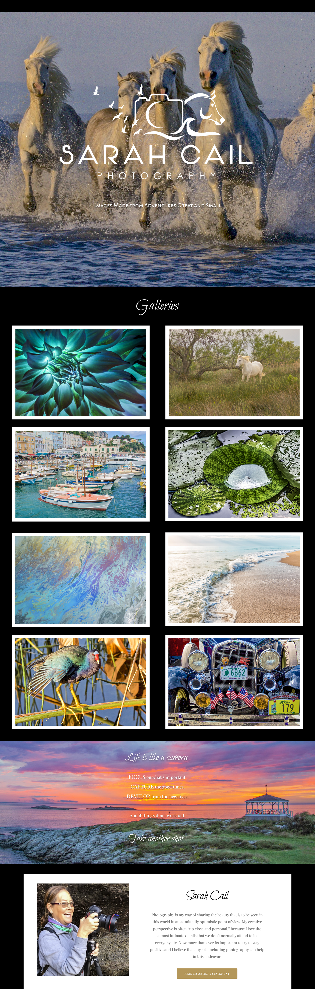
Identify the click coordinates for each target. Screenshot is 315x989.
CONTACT (226, 5)
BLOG (209, 5)
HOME (86, 5)
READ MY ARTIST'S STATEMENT (207, 973)
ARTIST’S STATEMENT (112, 5)
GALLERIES (142, 5)
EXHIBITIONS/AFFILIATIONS (179, 5)
